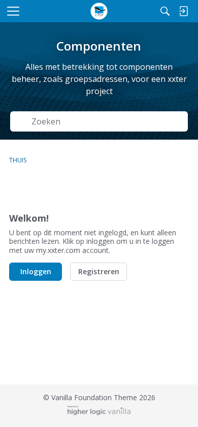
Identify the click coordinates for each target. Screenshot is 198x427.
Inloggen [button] (35, 271)
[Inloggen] (183, 11)
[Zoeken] (165, 11)
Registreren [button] (98, 271)
